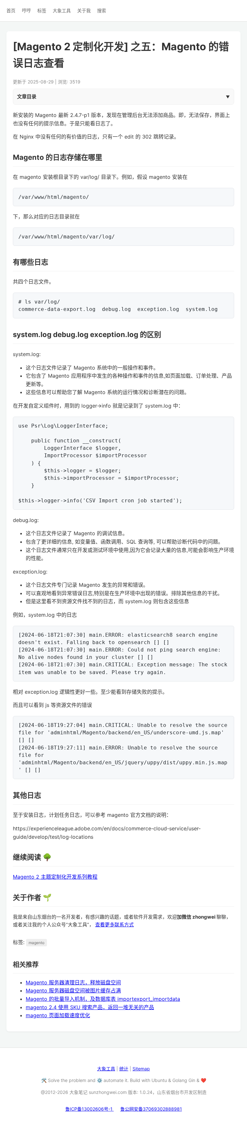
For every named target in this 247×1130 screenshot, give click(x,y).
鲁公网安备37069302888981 (151, 1109)
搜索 (101, 10)
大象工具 (62, 10)
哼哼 (26, 10)
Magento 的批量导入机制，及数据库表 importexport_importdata (103, 999)
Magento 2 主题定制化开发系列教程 (55, 877)
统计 (123, 1068)
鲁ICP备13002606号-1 (89, 1109)
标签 (41, 10)
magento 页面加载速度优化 (58, 1015)
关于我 (84, 10)
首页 (10, 10)
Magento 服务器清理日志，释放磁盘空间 (73, 982)
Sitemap (141, 1068)
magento (36, 942)
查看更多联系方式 (114, 925)
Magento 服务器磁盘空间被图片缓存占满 (73, 990)
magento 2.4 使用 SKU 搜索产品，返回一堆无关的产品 (90, 1007)
